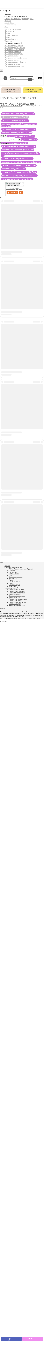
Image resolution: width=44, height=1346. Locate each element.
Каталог (11, 104)
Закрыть (4, 136)
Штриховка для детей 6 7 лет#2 (15, 121)
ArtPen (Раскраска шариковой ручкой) (21, 569)
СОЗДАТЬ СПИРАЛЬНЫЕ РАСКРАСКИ (32, 90)
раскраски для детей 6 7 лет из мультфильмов (21, 162)
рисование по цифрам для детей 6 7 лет (19, 129)
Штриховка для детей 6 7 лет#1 (15, 117)
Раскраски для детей (26, 104)
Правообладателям (33, 618)
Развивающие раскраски (11, 106)
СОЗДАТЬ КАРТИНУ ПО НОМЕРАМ (11, 90)
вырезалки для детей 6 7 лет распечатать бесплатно (19, 125)
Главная (3, 104)
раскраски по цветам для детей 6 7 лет (18, 114)
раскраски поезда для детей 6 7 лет (17, 133)
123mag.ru (5, 10)
